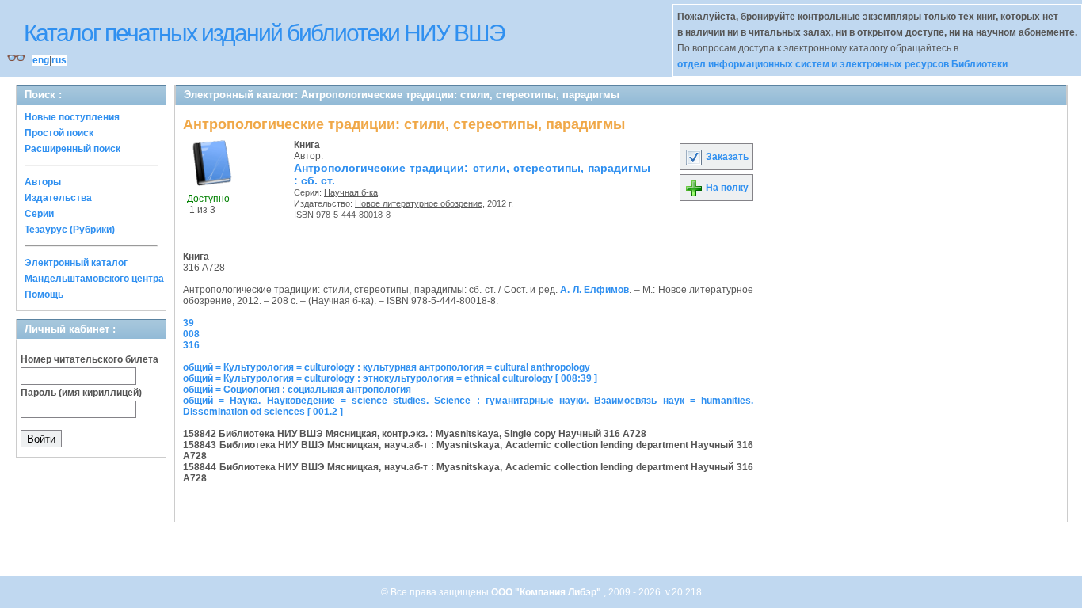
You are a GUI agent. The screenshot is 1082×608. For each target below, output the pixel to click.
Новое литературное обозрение (418, 203)
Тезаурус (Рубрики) (70, 229)
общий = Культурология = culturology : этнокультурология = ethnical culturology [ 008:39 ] (390, 378)
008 (191, 334)
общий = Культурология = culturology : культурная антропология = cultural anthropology (386, 367)
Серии (39, 213)
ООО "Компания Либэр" (547, 592)
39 (188, 323)
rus (59, 60)
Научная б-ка (351, 192)
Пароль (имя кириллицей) (81, 392)
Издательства (58, 197)
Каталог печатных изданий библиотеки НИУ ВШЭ (264, 33)
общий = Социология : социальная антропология (297, 389)
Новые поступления (72, 117)
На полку (726, 187)
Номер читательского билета (89, 359)
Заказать (726, 156)
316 (191, 345)
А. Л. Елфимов (594, 289)
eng (40, 60)
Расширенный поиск (72, 148)
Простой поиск (59, 133)
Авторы (43, 182)
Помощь (44, 294)
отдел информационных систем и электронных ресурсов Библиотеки (842, 64)
